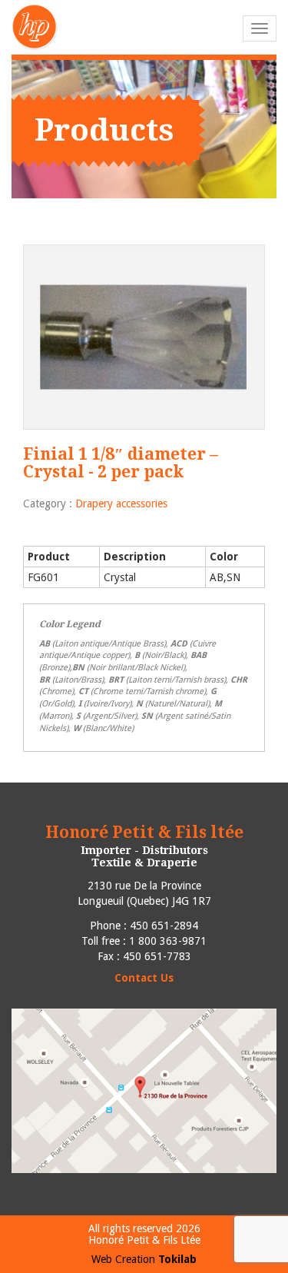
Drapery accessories (121, 503)
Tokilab (177, 1259)
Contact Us (144, 978)
